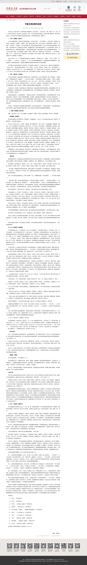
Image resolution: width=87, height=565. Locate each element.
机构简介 (13, 16)
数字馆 (79, 16)
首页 (7, 16)
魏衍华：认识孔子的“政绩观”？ (69, 44)
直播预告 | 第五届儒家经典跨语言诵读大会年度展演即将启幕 (75, 23)
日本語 (75, 1)
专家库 (68, 16)
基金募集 (56, 16)
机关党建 (19, 16)
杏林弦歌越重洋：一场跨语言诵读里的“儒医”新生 (73, 50)
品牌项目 (62, 16)
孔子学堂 (50, 16)
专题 (44, 16)
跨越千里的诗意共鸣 (67, 25)
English (71, 1)
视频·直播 (38, 16)
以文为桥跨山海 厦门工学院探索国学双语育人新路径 (73, 27)
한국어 (79, 1)
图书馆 (73, 16)
